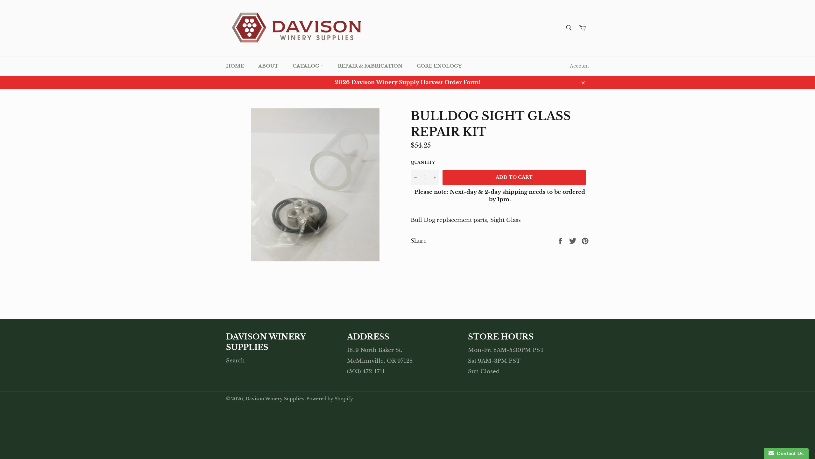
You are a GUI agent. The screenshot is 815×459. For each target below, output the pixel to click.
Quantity (423, 162)
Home (235, 66)
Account (579, 66)
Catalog (307, 66)
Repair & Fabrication (370, 66)
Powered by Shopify (329, 399)
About (268, 66)
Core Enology (439, 66)
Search (235, 360)
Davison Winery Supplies (274, 399)
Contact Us (789, 453)
